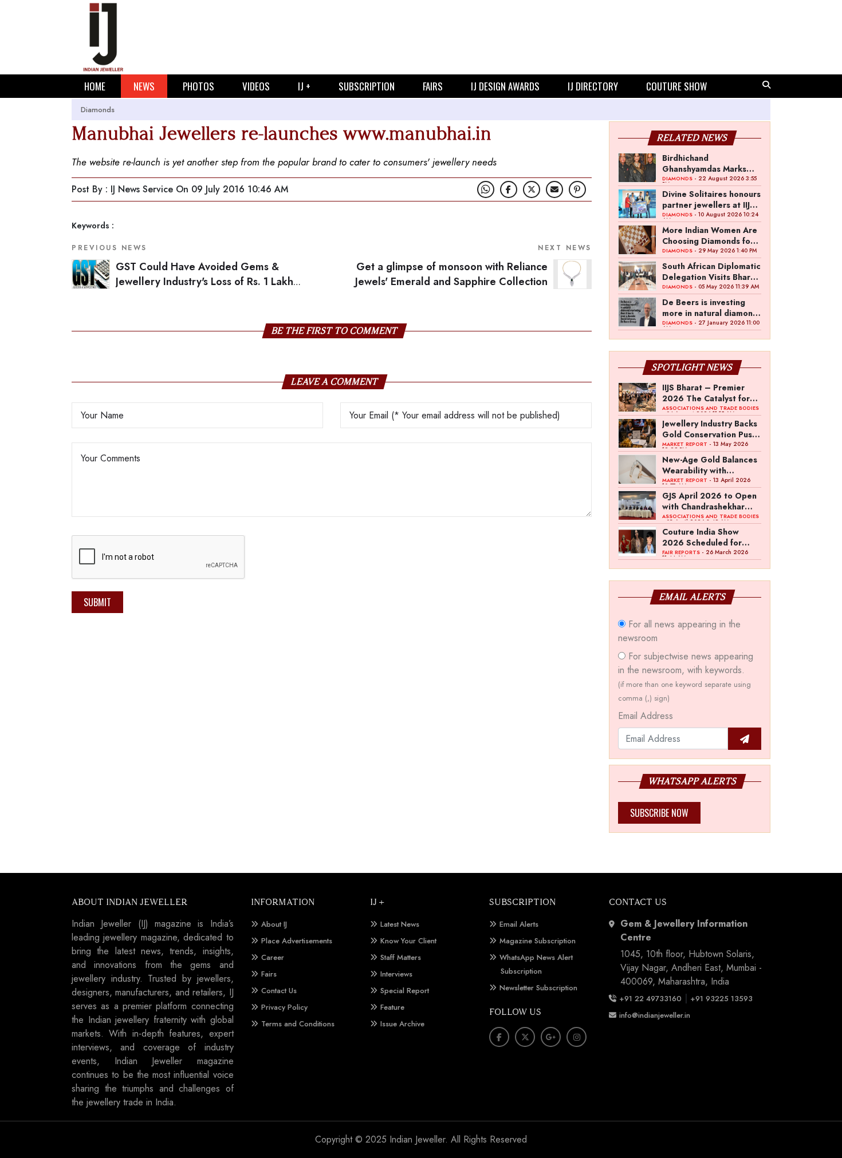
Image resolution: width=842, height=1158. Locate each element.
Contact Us (279, 990)
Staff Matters (400, 957)
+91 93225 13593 (722, 998)
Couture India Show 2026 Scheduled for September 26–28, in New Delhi (705, 537)
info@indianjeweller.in (654, 1015)
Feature (392, 1007)
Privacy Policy (284, 1007)
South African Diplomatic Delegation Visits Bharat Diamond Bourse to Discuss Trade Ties (711, 271)
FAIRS (433, 86)
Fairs (269, 974)
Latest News (399, 924)
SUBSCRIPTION (367, 86)
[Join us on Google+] (551, 1037)
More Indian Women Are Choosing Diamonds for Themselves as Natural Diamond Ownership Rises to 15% (709, 235)
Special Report (404, 990)
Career (272, 957)
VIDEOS (256, 86)
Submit (97, 602)
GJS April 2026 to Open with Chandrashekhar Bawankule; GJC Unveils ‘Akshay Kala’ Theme (709, 501)
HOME (94, 86)
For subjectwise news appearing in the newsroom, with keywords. (685, 677)
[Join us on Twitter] (531, 189)
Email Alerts (518, 924)
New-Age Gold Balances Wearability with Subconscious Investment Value (709, 464)
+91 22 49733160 (650, 998)
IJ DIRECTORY (593, 86)
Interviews (396, 974)
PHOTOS (198, 86)
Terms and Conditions (298, 1023)
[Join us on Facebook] (508, 189)
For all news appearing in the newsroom (679, 631)
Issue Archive (402, 1023)
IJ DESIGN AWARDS (505, 86)
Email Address (645, 715)
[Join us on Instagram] (576, 1037)
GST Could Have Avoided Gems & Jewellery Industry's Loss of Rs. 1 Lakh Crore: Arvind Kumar (204, 282)
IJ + (304, 86)
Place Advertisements (296, 940)
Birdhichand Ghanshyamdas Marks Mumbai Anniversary (704, 163)
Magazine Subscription (537, 940)
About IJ (274, 924)
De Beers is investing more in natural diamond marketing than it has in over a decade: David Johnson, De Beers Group (710, 307)
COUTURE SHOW (676, 86)
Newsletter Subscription (538, 987)
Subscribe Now (659, 813)
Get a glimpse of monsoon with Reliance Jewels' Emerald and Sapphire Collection (451, 274)
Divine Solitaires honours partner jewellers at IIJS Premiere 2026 (711, 199)
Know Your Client (408, 940)
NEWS (144, 86)
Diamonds (98, 109)
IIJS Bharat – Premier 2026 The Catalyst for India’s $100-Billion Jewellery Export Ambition (706, 392)
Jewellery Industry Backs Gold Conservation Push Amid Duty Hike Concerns (709, 428)
